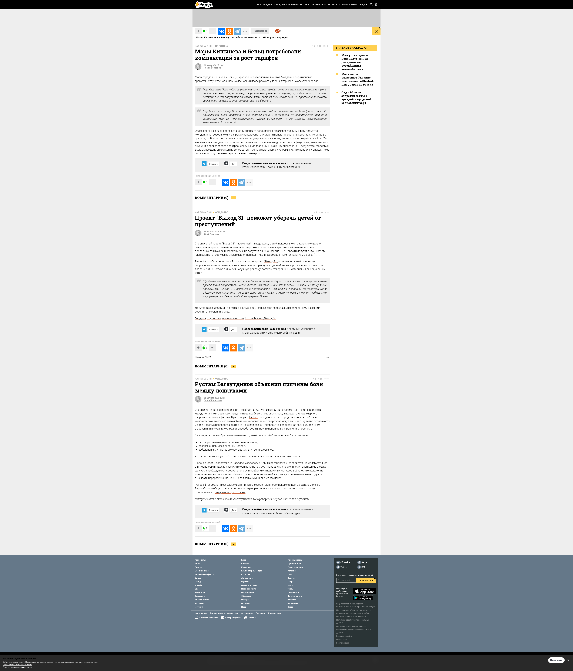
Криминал (246, 567)
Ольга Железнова (213, 400)
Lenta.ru (253, 417)
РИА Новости (288, 251)
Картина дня (264, 4)
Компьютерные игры (251, 571)
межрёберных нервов (231, 445)
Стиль (290, 585)
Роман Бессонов (212, 68)
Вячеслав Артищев (296, 499)
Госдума (200, 318)
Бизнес (198, 567)
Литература (247, 578)
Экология (292, 599)
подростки (214, 318)
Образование (247, 592)
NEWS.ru (220, 466)
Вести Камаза (342, 643)
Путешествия (294, 563)
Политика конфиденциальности (351, 626)
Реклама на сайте (344, 636)
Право (244, 607)
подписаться (366, 580)
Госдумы (219, 254)
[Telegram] (237, 31)
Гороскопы (200, 560)
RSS (363, 567)
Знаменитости (202, 599)
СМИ (290, 574)
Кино (243, 560)
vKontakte (345, 562)
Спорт (290, 581)
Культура (245, 574)
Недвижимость (249, 589)
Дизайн (198, 585)
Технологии (293, 592)
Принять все (556, 660)
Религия (292, 571)
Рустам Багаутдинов (238, 499)
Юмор (290, 607)
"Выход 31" (270, 261)
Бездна (252, 618)
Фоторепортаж (295, 596)
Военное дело (202, 571)
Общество (221, 212)
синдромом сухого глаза (230, 492)
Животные (200, 592)
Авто (197, 563)
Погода (245, 599)
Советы (291, 578)
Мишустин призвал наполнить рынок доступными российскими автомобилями (355, 62)
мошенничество (233, 318)
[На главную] (204, 4)
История (199, 607)
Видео (198, 578)
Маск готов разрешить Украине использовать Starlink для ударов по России (357, 79)
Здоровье (200, 596)
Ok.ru (364, 562)
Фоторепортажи (233, 618)
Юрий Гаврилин (211, 234)
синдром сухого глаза (209, 499)
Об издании (341, 639)
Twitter (344, 567)
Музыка (245, 581)
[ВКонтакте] (221, 31)
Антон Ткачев (254, 318)
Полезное (334, 4)
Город (198, 581)
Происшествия (295, 560)
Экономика (293, 603)
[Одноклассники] (229, 31)
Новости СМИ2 (203, 357)
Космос (245, 563)
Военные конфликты (205, 574)
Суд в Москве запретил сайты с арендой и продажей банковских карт (356, 98)
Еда (196, 589)
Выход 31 (270, 318)
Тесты (291, 589)
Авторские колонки (208, 618)
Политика (221, 46)
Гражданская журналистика (291, 4)
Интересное (319, 4)
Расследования (295, 567)
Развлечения (350, 4)
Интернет (199, 603)
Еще (362, 4)
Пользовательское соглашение (351, 616)
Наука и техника (249, 585)
